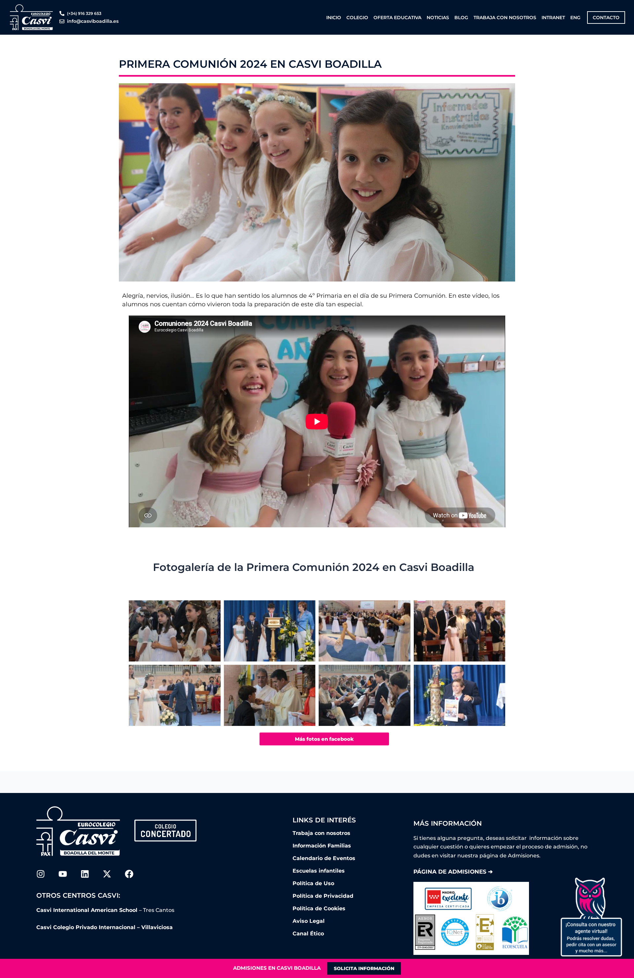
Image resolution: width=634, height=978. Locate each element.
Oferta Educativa (397, 17)
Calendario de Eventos (324, 858)
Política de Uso (313, 883)
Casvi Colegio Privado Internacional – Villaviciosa (104, 927)
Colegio (357, 17)
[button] (591, 917)
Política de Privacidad (323, 896)
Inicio (333, 17)
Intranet (553, 17)
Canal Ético (308, 933)
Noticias (438, 17)
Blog (461, 17)
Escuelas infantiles (319, 871)
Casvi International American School (87, 910)
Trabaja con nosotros (505, 17)
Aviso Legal (309, 921)
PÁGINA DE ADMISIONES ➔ (453, 871)
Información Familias (322, 846)
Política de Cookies (319, 908)
